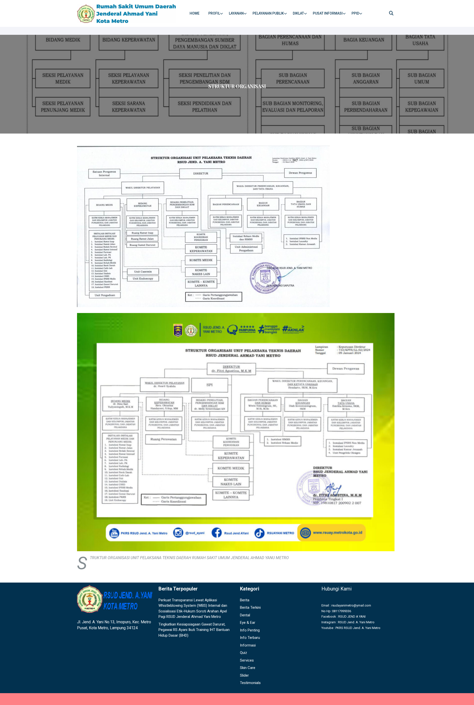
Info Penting (250, 630)
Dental (245, 615)
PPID (355, 13)
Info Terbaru (250, 637)
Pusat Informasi (328, 13)
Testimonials (250, 683)
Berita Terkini (250, 607)
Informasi (248, 645)
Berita (244, 600)
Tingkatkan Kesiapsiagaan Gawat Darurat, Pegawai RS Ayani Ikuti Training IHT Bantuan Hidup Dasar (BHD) (194, 630)
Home (194, 13)
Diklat (298, 13)
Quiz (243, 652)
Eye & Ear (247, 622)
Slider (244, 675)
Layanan (236, 13)
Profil (214, 13)
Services (247, 660)
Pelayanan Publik (268, 13)
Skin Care (247, 668)
